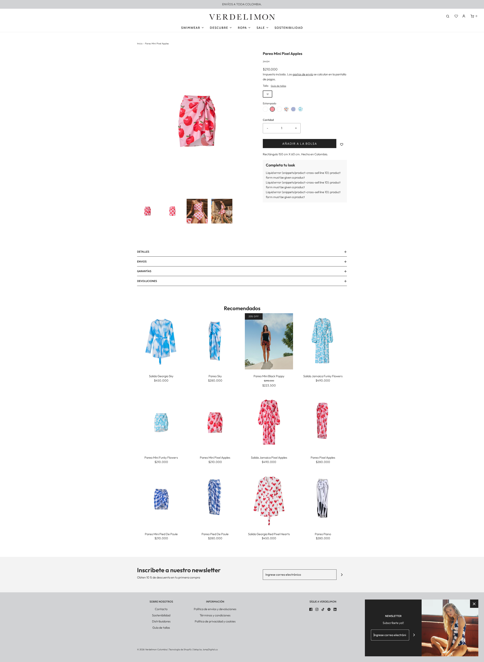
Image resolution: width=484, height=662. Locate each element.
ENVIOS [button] (142, 261)
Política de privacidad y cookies (215, 621)
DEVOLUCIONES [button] (147, 281)
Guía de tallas (278, 85)
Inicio (140, 43)
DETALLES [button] (143, 251)
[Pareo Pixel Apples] (323, 422)
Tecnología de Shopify (180, 649)
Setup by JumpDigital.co (205, 649)
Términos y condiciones (215, 615)
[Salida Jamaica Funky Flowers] (323, 341)
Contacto (161, 609)
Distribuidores (161, 621)
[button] (147, 211)
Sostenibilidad (289, 28)
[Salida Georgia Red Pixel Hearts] (269, 499)
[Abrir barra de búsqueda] (447, 16)
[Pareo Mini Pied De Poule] (161, 499)
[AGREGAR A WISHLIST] (341, 144)
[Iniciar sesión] (464, 16)
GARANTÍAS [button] (144, 271)
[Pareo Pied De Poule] (215, 499)
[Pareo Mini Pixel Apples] (215, 422)
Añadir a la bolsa (299, 143)
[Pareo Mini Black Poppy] (269, 341)
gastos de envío (302, 74)
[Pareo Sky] (215, 341)
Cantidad (268, 120)
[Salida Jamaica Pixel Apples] (269, 422)
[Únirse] (342, 574)
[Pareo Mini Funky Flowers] (161, 422)
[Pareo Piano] (323, 499)
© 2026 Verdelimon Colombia (152, 649)
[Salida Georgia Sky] (161, 341)
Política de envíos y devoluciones (215, 609)
